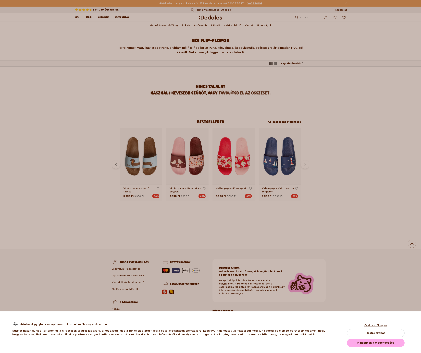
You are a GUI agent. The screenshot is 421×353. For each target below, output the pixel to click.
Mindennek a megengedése (375, 342)
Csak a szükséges (375, 325)
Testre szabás (375, 333)
